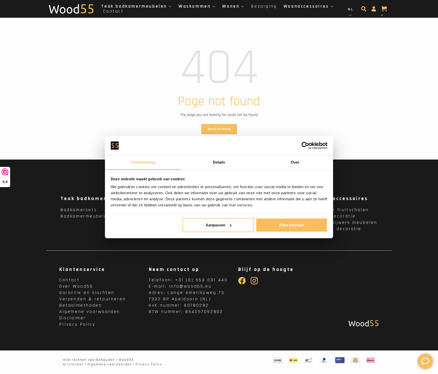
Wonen (231, 6)
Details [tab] (219, 162)
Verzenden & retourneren (92, 299)
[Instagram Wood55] (254, 283)
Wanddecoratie (336, 216)
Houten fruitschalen (343, 210)
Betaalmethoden (80, 305)
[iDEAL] (293, 360)
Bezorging (264, 6)
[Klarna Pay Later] (370, 360)
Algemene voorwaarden (89, 311)
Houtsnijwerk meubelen (347, 222)
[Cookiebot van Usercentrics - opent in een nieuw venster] (305, 145)
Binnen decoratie (339, 229)
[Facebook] (242, 283)
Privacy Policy (77, 324)
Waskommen (195, 6)
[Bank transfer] (277, 360)
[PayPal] (324, 360)
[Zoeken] (364, 10)
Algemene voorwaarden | (111, 364)
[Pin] (339, 360)
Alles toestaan (291, 225)
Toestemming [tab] (143, 162)
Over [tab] (295, 162)
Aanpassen (215, 225)
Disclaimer (72, 318)
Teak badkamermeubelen (134, 6)
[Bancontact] (308, 360)
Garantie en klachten (87, 293)
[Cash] (355, 360)
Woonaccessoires (306, 6)
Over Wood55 (76, 286)
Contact (113, 11)
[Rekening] (374, 10)
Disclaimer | (74, 364)
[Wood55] (364, 323)
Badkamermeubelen (86, 216)
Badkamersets (79, 210)
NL (350, 9)
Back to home (219, 129)
